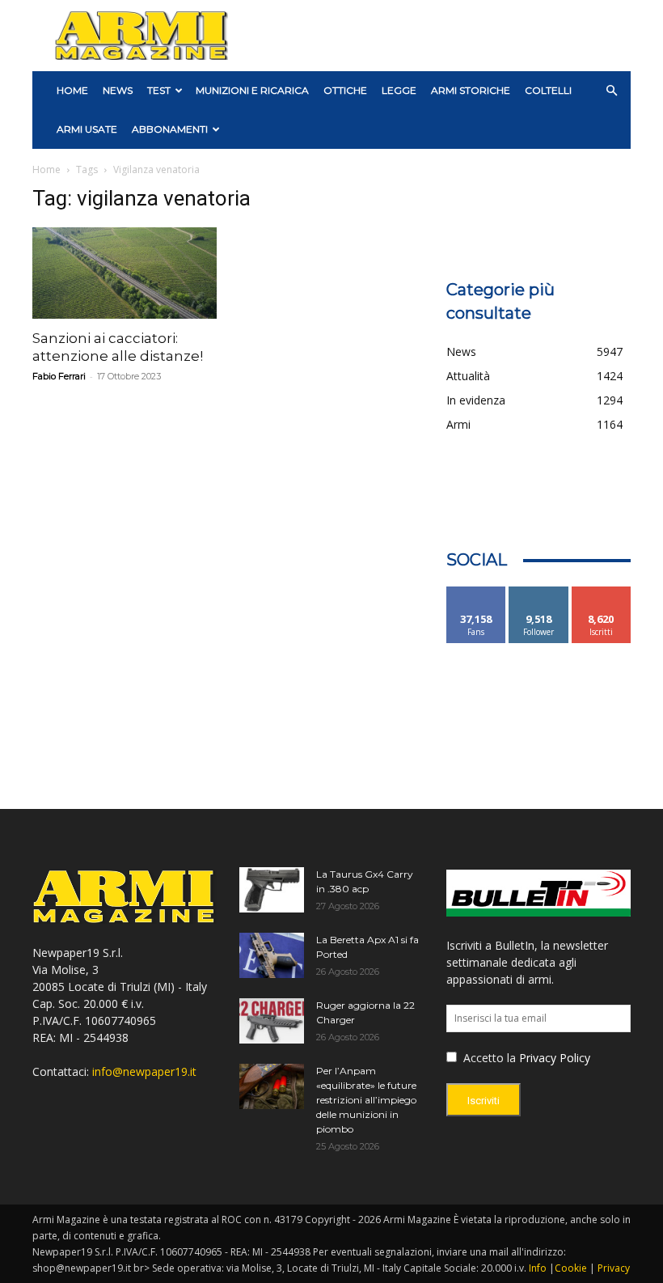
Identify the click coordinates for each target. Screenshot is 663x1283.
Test (159, 90)
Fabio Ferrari (59, 376)
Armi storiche (470, 90)
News (118, 90)
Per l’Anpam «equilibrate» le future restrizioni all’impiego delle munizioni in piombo (366, 1100)
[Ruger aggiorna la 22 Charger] (271, 1021)
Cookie (571, 1268)
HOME (72, 90)
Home (46, 169)
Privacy (614, 1268)
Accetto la (488, 1057)
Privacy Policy (554, 1057)
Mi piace (476, 592)
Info (538, 1268)
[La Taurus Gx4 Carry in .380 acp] (271, 889)
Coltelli (548, 90)
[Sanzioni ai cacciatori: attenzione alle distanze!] (124, 273)
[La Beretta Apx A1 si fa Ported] (271, 955)
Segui (539, 592)
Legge (399, 90)
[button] (611, 91)
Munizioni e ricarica (252, 90)
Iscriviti (601, 592)
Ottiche (345, 90)
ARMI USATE (87, 129)
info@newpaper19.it (144, 1071)
